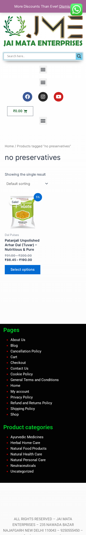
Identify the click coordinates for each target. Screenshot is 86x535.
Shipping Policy (23, 409)
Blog (14, 345)
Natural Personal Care (28, 460)
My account (20, 391)
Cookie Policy (22, 374)
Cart (14, 357)
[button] (43, 69)
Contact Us (19, 368)
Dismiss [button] (65, 6)
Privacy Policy (22, 397)
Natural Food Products (29, 448)
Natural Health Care (26, 454)
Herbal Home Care (25, 442)
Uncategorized (22, 471)
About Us (18, 340)
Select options (23, 269)
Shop (15, 414)
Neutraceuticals (23, 466)
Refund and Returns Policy (31, 403)
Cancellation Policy (26, 351)
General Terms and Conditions (35, 380)
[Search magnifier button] (79, 56)
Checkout (18, 363)
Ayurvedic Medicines (27, 437)
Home (9, 146)
